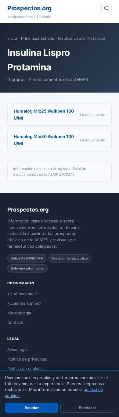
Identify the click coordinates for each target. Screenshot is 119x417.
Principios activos (37, 38)
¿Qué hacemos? (22, 293)
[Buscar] (106, 8)
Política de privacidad (27, 359)
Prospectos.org (29, 8)
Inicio (12, 38)
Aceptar (31, 407)
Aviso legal (17, 349)
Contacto (16, 322)
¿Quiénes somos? (24, 303)
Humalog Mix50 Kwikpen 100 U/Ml (44, 140)
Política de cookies (25, 368)
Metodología (19, 312)
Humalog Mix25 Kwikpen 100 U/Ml (44, 114)
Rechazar (87, 407)
